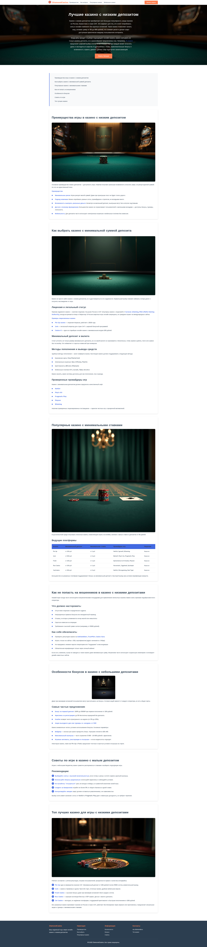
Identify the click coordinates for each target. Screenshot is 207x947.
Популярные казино (96, 2)
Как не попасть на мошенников (65, 89)
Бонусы (107, 932)
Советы (107, 935)
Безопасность (109, 929)
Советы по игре (60, 97)
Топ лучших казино (61, 101)
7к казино (129, 41)
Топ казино (136, 932)
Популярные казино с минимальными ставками (71, 86)
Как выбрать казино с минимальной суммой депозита (73, 82)
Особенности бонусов (62, 93)
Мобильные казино (109, 2)
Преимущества (73, 2)
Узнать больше (103, 56)
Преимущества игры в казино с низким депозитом (71, 78)
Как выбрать (84, 2)
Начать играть (151, 2)
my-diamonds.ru (138, 929)
